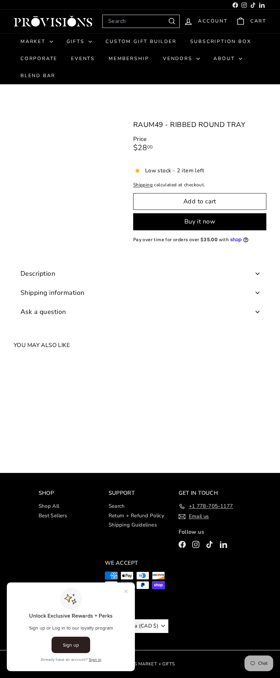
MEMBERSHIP (129, 58)
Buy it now (199, 221)
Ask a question (43, 311)
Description (37, 273)
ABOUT (225, 58)
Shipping (143, 185)
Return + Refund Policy (137, 515)
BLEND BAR (37, 75)
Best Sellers (53, 515)
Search (117, 506)
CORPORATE (38, 58)
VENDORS (179, 58)
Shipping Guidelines (133, 524)
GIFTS (77, 41)
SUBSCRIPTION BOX (220, 41)
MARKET (34, 41)
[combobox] (141, 21)
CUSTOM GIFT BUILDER (141, 41)
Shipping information (52, 292)
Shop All (49, 506)
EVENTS (83, 58)
